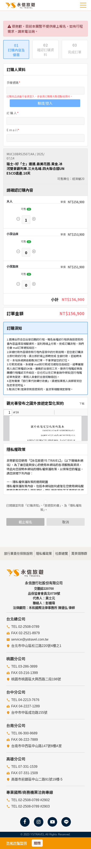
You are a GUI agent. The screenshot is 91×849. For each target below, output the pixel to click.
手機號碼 (12, 82)
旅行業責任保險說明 (18, 553)
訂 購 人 (12, 113)
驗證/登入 (45, 103)
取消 (65, 521)
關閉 (37, 843)
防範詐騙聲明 (16, 843)
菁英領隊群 (79, 553)
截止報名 (25, 521)
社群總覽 (61, 553)
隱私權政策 (44, 553)
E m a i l (12, 130)
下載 (81, 403)
